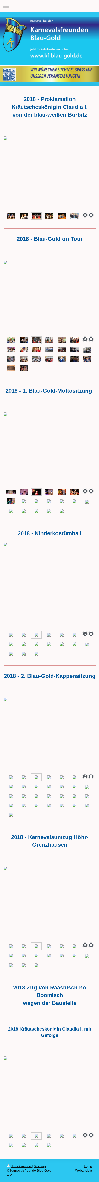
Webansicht (83, 1170)
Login (88, 1166)
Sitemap (40, 1166)
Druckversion (21, 1166)
